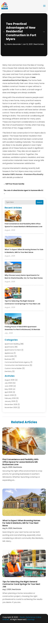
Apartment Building (12, 344)
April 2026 (8, 392)
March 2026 (9, 395)
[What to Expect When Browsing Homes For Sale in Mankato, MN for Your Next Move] (13, 242)
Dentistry (8, 371)
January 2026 (10, 401)
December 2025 (11, 404)
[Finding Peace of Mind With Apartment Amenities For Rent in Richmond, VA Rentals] (13, 319)
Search (39, 202)
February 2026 (10, 398)
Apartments (9, 347)
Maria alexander (14, 44)
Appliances (9, 353)
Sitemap (30, 619)
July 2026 (8, 383)
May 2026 (8, 389)
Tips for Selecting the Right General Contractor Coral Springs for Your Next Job (21, 584)
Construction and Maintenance (17, 365)
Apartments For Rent (13, 350)
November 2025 (11, 407)
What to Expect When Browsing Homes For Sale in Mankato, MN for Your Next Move (21, 523)
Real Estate (39, 44)
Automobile (9, 356)
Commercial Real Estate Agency (17, 362)
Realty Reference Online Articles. (21, 618)
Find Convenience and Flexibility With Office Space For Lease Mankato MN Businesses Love (20, 462)
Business (8, 359)
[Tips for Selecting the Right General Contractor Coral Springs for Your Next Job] (13, 293)
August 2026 (9, 380)
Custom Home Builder (13, 368)
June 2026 (9, 386)
